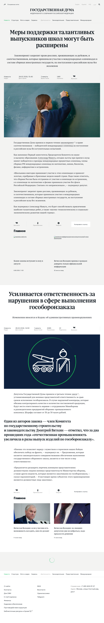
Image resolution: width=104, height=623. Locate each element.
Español (84, 4)
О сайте (7, 586)
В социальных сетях (13, 4)
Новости (7, 76)
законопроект (67, 142)
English (77, 4)
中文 (90, 4)
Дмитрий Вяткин (49, 430)
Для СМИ (7, 593)
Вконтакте (41, 589)
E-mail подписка (10, 596)
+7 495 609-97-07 (88, 586)
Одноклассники (43, 593)
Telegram (40, 596)
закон (74, 394)
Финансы (7, 600)
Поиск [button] (99, 4)
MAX (39, 586)
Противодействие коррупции (15, 607)
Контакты (7, 589)
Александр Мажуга (47, 158)
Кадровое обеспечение (13, 603)
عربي (94, 4)
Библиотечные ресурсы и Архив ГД (17, 611)
